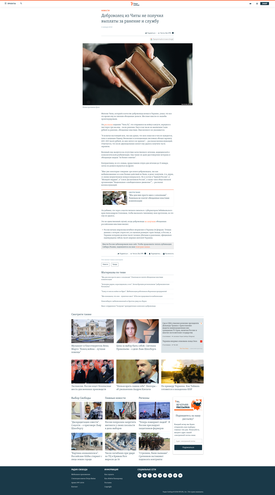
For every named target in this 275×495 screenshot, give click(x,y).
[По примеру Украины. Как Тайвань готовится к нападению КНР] (182, 371)
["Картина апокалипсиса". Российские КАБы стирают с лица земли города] (86, 441)
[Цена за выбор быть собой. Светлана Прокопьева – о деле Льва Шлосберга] (137, 331)
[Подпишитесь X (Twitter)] (150, 475)
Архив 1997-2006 (77, 483)
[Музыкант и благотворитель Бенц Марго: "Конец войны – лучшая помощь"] (92, 331)
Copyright (108, 487)
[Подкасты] (175, 475)
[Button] (150, 33)
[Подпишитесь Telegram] (160, 475)
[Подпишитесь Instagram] (165, 475)
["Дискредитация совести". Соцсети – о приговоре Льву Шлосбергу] (86, 410)
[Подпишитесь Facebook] (145, 475)
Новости (105, 11)
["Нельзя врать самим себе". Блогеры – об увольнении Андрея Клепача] (137, 371)
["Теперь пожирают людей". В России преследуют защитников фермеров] (154, 410)
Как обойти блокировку (113, 478)
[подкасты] (257, 3)
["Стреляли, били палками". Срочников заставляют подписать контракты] (154, 441)
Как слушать (109, 474)
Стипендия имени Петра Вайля (83, 478)
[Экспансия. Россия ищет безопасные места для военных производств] (92, 371)
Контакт (74, 487)
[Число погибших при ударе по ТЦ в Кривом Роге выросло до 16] (120, 441)
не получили (150, 222)
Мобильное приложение (80, 474)
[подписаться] (180, 475)
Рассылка (108, 483)
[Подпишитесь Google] (140, 475)
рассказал (108, 125)
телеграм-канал (143, 247)
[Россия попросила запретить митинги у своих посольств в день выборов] (120, 410)
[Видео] (250, 3)
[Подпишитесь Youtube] (155, 475)
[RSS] (170, 475)
